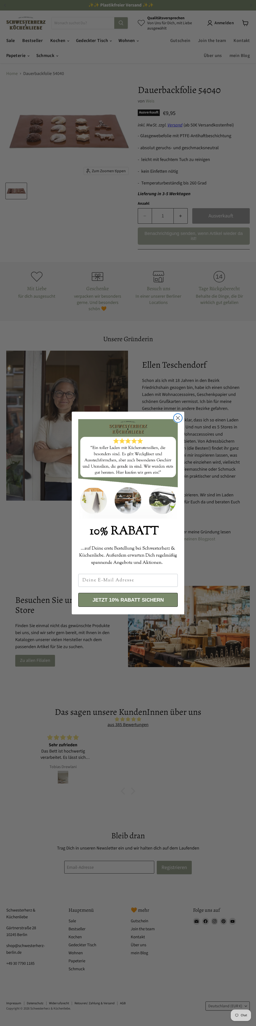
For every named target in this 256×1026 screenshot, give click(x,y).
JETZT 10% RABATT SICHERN (128, 600)
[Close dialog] (178, 418)
